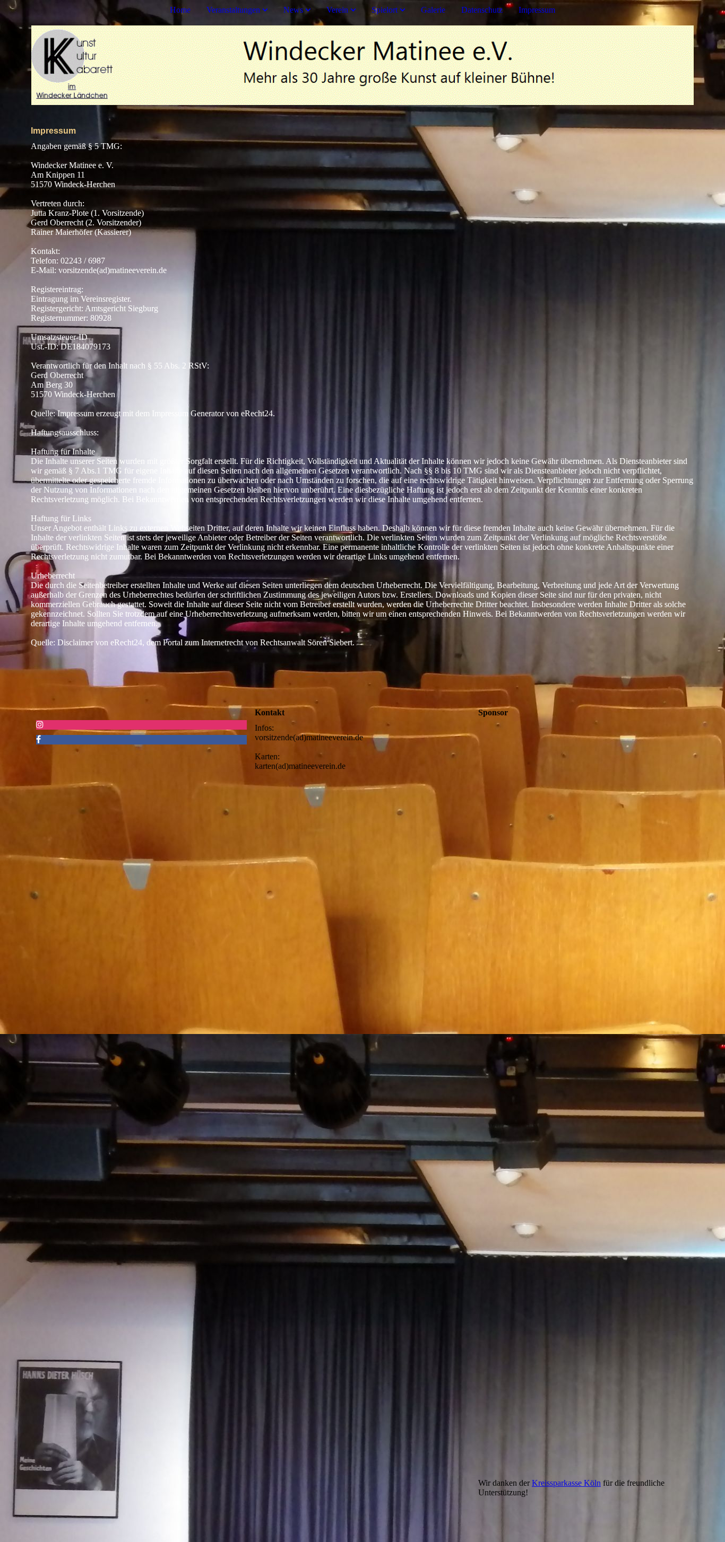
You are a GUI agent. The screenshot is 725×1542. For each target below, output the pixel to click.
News (293, 9)
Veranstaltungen (233, 9)
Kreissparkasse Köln (566, 1482)
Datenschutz (482, 9)
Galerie (433, 9)
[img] (362, 65)
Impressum (537, 9)
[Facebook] (38, 739)
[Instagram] (40, 724)
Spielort (385, 9)
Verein (337, 9)
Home (180, 9)
